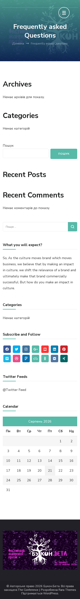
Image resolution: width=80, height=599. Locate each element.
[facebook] (7, 349)
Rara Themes (67, 590)
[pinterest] (64, 349)
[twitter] (16, 349)
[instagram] (26, 349)
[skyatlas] (35, 358)
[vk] (54, 358)
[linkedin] (54, 349)
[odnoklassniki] (45, 358)
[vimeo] (7, 358)
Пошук (8, 145)
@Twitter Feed (14, 390)
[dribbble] (16, 358)
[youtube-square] (45, 349)
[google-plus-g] (35, 349)
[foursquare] (26, 358)
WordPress (50, 593)
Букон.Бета (51, 586)
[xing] (64, 358)
